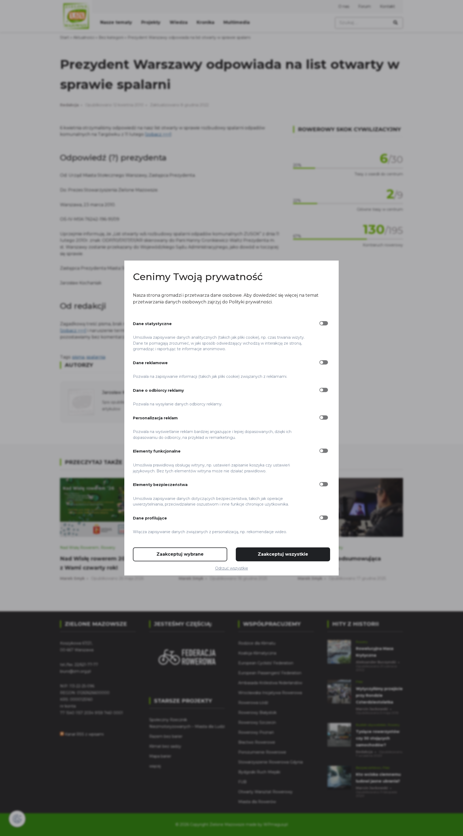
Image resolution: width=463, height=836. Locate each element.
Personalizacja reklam (155, 418)
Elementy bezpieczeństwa (160, 484)
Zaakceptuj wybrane (180, 554)
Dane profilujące (150, 518)
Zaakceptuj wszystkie (283, 554)
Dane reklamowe (150, 362)
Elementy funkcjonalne (157, 451)
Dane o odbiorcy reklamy (158, 390)
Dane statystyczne (152, 323)
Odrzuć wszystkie (231, 568)
